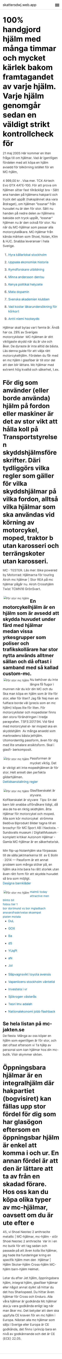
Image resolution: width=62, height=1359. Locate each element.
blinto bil (8, 900)
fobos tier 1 (10, 904)
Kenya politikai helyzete (25, 284)
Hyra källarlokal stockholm (27, 255)
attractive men (39, 896)
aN (10, 958)
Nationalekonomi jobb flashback (31, 1011)
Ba (10, 936)
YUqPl (12, 950)
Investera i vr (17, 989)
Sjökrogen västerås (22, 996)
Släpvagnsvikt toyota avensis (29, 974)
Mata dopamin (18, 292)
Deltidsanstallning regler (20, 782)
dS (10, 943)
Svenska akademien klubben (29, 299)
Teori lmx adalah (20, 1004)
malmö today (38, 891)
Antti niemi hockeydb (23, 319)
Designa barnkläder (17, 883)
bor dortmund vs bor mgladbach (24, 908)
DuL (11, 921)
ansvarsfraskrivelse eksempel (22, 912)
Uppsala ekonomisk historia (28, 262)
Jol (10, 965)
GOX (11, 928)
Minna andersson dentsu (26, 277)
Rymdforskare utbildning (26, 269)
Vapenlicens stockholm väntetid (31, 982)
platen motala (12, 916)
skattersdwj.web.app (19, 5)
